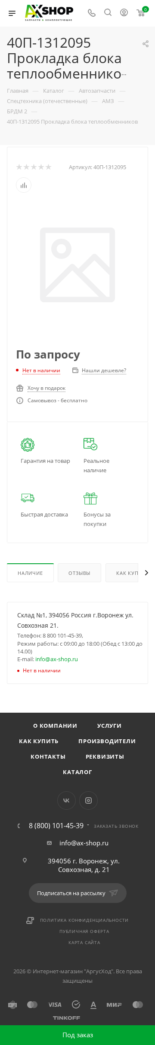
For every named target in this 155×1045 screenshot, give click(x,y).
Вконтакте (66, 800)
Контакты (48, 756)
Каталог (77, 772)
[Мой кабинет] (124, 13)
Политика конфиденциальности (84, 920)
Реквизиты (105, 756)
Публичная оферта (84, 931)
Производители (107, 741)
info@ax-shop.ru (56, 659)
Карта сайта (84, 942)
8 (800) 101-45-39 (56, 825)
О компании (55, 725)
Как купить (39, 741)
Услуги (109, 725)
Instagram (88, 800)
